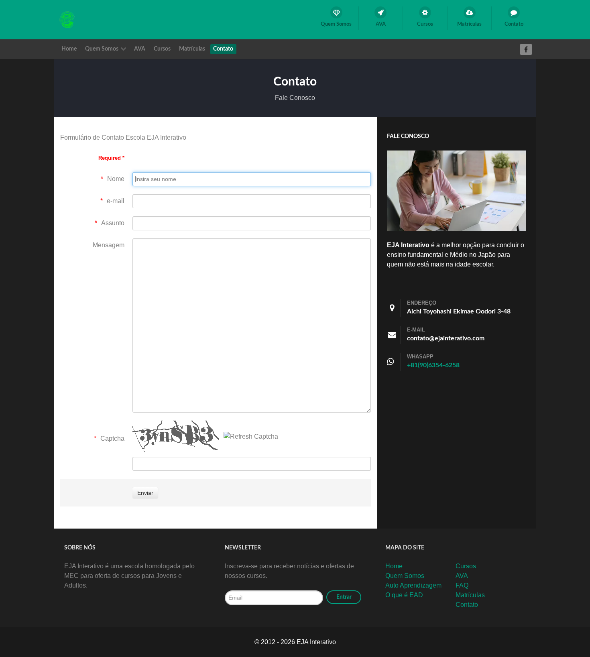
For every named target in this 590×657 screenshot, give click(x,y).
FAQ (462, 585)
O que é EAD (404, 595)
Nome (115, 178)
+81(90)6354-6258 (433, 365)
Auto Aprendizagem (413, 585)
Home (394, 566)
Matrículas (470, 595)
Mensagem (108, 245)
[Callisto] (67, 19)
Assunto (112, 223)
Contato (467, 604)
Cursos (466, 566)
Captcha (112, 438)
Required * (111, 158)
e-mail (115, 200)
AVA (462, 575)
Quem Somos (404, 575)
